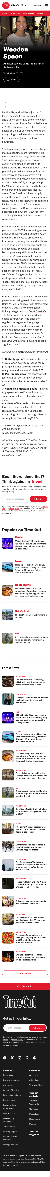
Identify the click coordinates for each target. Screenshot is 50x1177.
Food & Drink (28, 13)
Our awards (8, 1085)
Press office (8, 1075)
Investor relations (11, 1080)
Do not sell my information (9, 1107)
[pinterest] (27, 1057)
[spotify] (34, 1057)
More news (25, 974)
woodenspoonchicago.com (17, 433)
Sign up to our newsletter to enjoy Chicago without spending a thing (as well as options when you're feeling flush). (24, 489)
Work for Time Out (11, 1090)
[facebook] (4, 1057)
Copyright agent (10, 1132)
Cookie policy (9, 1114)
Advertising (34, 1080)
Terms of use (9, 1127)
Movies (32, 1124)
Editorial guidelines (12, 1095)
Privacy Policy (14, 509)
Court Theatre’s (37, 311)
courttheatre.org (11, 455)
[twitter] (12, 1057)
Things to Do (15, 13)
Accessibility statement (8, 1120)
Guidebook (34, 1109)
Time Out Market (36, 1085)
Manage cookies (10, 1145)
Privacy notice (9, 1100)
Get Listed (33, 1075)
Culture (40, 13)
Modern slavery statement (10, 1138)
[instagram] (19, 1057)
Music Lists (34, 1114)
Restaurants (34, 1119)
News (4, 13)
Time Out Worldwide (34, 1102)
